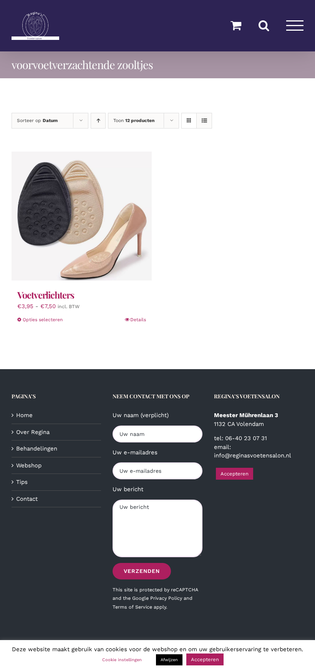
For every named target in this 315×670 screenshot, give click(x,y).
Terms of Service (132, 607)
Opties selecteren (43, 319)
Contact (27, 498)
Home (24, 415)
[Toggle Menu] (295, 25)
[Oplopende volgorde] (98, 121)
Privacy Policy (166, 598)
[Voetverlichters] (82, 216)
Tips (22, 482)
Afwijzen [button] (169, 659)
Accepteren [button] (234, 474)
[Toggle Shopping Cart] (235, 25)
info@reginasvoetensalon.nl (252, 455)
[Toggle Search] (264, 25)
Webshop (28, 465)
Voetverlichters (45, 295)
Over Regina (33, 432)
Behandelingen (36, 448)
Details (138, 319)
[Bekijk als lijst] (204, 120)
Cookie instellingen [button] (122, 659)
